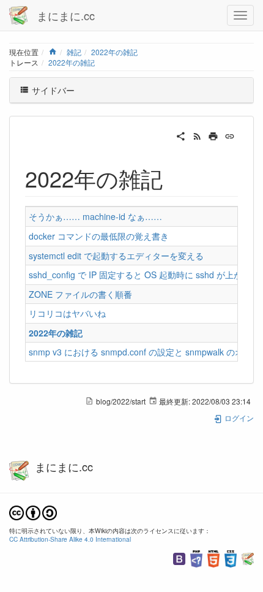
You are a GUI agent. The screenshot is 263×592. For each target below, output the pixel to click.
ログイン (238, 417)
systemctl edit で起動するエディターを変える (116, 255)
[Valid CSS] (230, 557)
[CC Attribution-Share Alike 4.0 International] (33, 511)
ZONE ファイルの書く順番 (80, 294)
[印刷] (213, 135)
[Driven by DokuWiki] (248, 557)
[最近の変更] (197, 135)
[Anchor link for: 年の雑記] (174, 178)
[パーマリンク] (229, 135)
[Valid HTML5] (213, 557)
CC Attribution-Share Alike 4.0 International (70, 539)
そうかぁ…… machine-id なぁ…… (95, 216)
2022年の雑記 (114, 52)
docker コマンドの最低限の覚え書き (99, 236)
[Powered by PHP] (196, 557)
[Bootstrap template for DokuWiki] (179, 557)
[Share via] (181, 135)
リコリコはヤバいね (67, 313)
